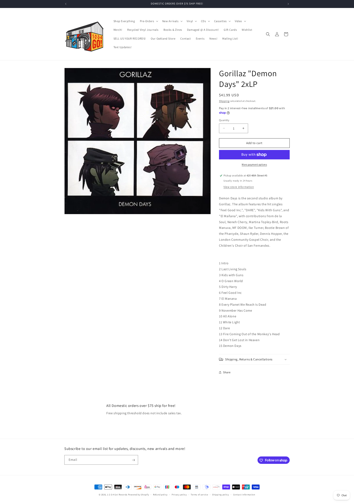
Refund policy (160, 494)
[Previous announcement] (65, 4)
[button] (148, 21)
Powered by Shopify (138, 494)
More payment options (254, 164)
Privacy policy (179, 494)
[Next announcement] (288, 4)
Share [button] (227, 372)
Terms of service (199, 494)
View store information (239, 187)
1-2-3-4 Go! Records (117, 494)
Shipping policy (220, 494)
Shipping (224, 100)
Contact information (244, 494)
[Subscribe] (133, 460)
